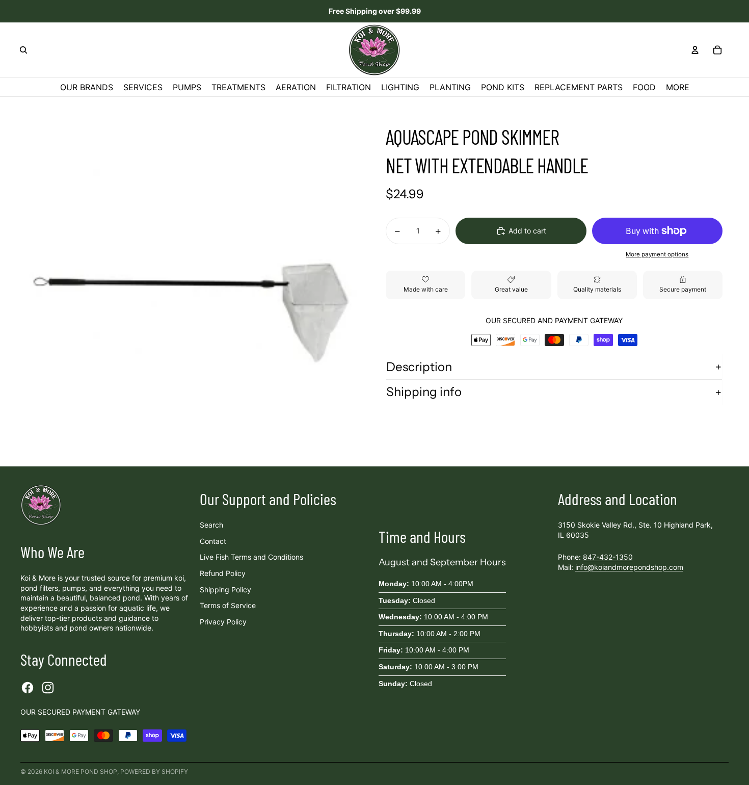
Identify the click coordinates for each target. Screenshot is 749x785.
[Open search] (23, 50)
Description (419, 366)
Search (211, 524)
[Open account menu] (695, 50)
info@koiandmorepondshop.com (629, 567)
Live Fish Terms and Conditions (251, 557)
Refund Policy (223, 573)
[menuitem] (677, 87)
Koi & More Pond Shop (80, 771)
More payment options (657, 254)
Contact (213, 541)
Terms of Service (228, 605)
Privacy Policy (223, 621)
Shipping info (424, 392)
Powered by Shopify (154, 771)
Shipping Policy (225, 589)
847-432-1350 (608, 557)
